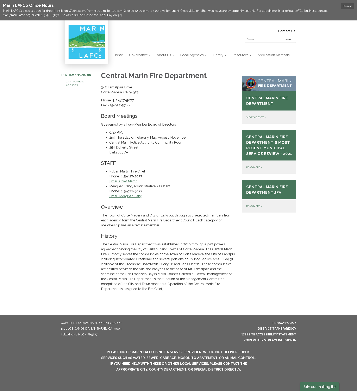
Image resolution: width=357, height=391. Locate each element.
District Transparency (277, 328)
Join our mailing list (319, 386)
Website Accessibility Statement (269, 334)
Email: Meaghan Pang (125, 196)
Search (289, 39)
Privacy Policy (284, 322)
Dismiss (347, 6)
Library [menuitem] (218, 55)
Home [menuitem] (118, 55)
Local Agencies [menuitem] (192, 55)
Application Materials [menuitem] (274, 55)
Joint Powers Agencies (75, 83)
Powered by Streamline (263, 340)
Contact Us (286, 31)
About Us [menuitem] (164, 55)
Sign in (290, 340)
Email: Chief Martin (123, 181)
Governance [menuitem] (138, 55)
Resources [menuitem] (240, 55)
